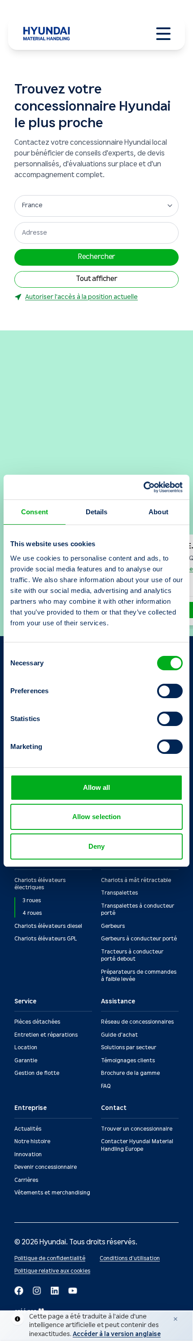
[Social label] (18, 1290)
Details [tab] (97, 512)
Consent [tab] (34, 512)
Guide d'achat (119, 1035)
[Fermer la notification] (175, 1319)
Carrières (26, 1180)
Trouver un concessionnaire (136, 1129)
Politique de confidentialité (49, 1258)
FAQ (105, 1086)
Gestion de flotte (36, 1073)
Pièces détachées (37, 1022)
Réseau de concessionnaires (137, 1022)
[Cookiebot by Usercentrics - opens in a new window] (143, 487)
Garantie (25, 1061)
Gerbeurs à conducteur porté (139, 939)
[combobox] (96, 233)
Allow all (96, 787)
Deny (96, 846)
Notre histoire (32, 1142)
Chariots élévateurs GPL (45, 939)
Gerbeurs (113, 926)
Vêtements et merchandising (52, 1193)
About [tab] (158, 512)
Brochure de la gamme (130, 1073)
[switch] (170, 691)
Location (25, 1048)
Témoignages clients (128, 1061)
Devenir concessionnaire (45, 1167)
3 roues (31, 901)
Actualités (27, 1129)
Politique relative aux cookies (52, 1271)
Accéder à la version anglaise (117, 1334)
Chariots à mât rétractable (136, 880)
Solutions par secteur (128, 1048)
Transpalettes (119, 893)
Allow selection (96, 816)
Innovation (28, 1155)
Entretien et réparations (46, 1035)
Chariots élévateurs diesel (48, 926)
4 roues (32, 913)
